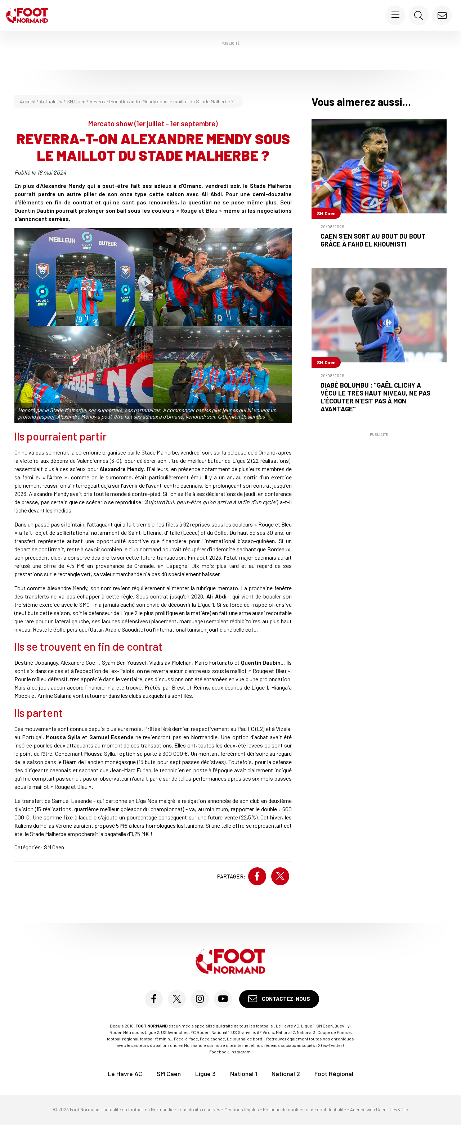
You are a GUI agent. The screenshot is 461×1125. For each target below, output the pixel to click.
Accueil (27, 101)
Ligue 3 (205, 1073)
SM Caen (76, 101)
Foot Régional (333, 1073)
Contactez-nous (285, 998)
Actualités (51, 101)
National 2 (286, 1073)
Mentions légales (241, 1109)
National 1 (243, 1073)
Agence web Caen (368, 1109)
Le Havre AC (125, 1073)
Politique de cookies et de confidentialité (304, 1109)
